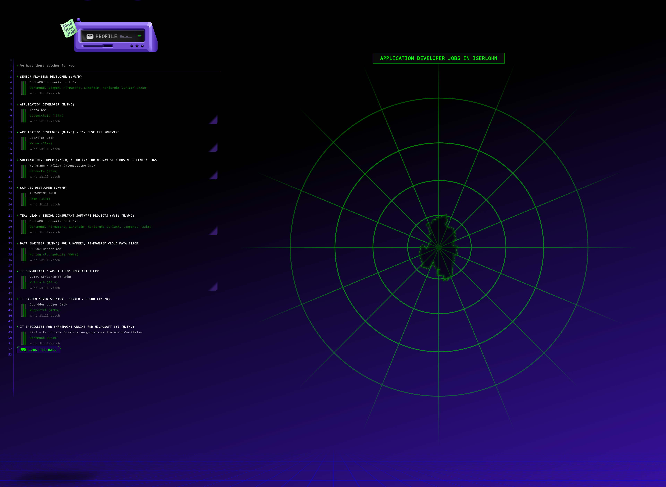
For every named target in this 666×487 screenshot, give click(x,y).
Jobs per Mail (43, 350)
